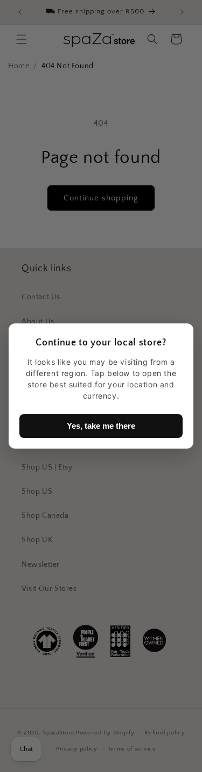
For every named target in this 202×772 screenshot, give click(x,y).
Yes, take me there (101, 425)
